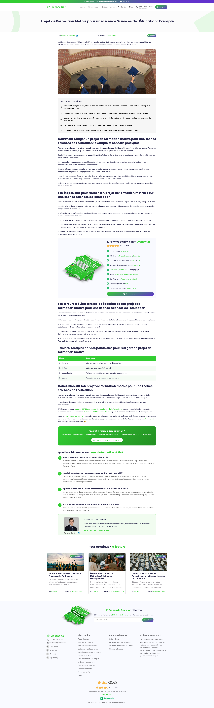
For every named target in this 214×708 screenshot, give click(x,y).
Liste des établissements (88, 649)
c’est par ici (149, 419)
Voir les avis (107, 694)
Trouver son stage (85, 642)
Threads (53, 654)
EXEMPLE (151, 35)
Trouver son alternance (87, 646)
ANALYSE (120, 556)
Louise (136, 591)
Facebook (54, 647)
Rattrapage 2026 (85, 656)
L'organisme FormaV (86, 665)
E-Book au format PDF (75, 416)
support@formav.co (57, 643)
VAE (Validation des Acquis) (89, 659)
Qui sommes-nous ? (86, 662)
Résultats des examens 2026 (89, 652)
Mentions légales (116, 649)
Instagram (54, 650)
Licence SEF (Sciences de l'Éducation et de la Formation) (98, 409)
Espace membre (85, 669)
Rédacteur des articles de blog (96, 530)
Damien (54, 591)
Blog (80, 675)
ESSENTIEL (161, 556)
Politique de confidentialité (119, 642)
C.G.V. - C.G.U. (114, 639)
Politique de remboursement (121, 646)
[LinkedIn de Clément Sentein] (77, 35)
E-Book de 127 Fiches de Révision (98, 412)
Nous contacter (84, 672)
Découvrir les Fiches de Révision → (107, 440)
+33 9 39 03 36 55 (56, 640)
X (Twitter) (54, 658)
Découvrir (161, 7)
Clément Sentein (68, 36)
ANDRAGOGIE (76, 556)
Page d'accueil (84, 639)
